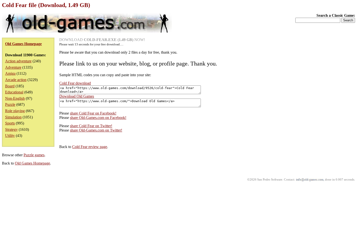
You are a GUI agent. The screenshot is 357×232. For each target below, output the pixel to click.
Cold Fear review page (89, 147)
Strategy (11, 129)
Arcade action (15, 80)
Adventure (13, 67)
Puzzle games (34, 155)
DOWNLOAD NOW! (102, 40)
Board (10, 86)
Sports (10, 123)
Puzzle (10, 104)
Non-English (15, 98)
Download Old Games (76, 96)
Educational (14, 92)
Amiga (10, 73)
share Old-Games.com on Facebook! (98, 118)
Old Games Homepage (32, 163)
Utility (10, 135)
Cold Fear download (75, 83)
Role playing (15, 111)
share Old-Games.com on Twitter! (96, 130)
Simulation (13, 117)
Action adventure (18, 61)
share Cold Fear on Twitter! (91, 126)
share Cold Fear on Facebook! (93, 113)
